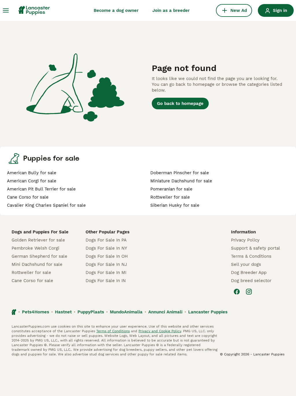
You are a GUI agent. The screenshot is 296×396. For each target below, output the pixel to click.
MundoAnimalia (126, 312)
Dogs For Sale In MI (106, 272)
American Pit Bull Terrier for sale (41, 189)
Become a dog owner (116, 10)
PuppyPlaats (90, 312)
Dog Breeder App (249, 272)
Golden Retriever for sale (38, 240)
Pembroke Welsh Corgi (35, 248)
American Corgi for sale (31, 181)
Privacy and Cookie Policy (159, 331)
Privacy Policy (245, 240)
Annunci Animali (165, 312)
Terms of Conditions (113, 331)
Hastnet (63, 312)
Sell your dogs (246, 264)
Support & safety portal (255, 248)
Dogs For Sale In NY (106, 248)
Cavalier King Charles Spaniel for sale (46, 205)
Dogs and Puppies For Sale (40, 232)
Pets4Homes (35, 312)
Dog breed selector (251, 280)
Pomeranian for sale (171, 189)
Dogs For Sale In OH (107, 256)
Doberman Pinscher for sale (179, 172)
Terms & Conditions (251, 256)
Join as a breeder (171, 10)
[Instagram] (249, 291)
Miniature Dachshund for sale (181, 181)
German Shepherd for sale (39, 256)
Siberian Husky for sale (174, 205)
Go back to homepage (180, 103)
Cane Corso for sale (28, 197)
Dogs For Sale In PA (106, 240)
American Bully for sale (31, 172)
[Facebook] (237, 291)
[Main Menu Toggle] (6, 10)
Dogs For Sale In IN (106, 280)
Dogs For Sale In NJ (106, 264)
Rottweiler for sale (170, 197)
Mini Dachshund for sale (37, 264)
